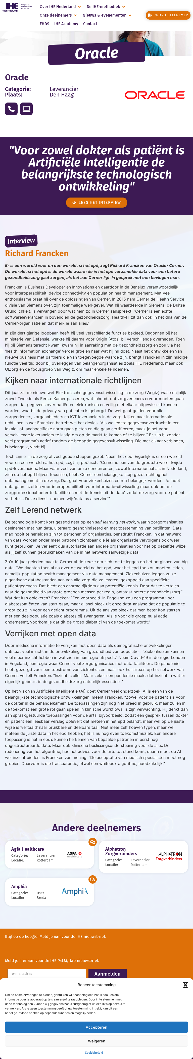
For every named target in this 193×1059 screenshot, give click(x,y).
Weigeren (96, 1041)
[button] (185, 984)
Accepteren (96, 1027)
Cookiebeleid (94, 1052)
